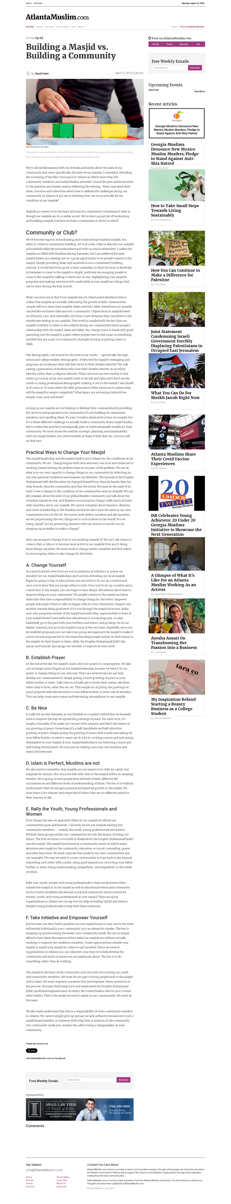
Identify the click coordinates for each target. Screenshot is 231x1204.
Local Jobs (62, 1180)
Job (198, 44)
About (81, 26)
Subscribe (61, 1186)
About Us (61, 1183)
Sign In (175, 26)
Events (39, 26)
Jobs (73, 26)
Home (29, 1177)
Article (155, 44)
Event (170, 44)
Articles (30, 26)
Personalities (62, 26)
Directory (49, 26)
